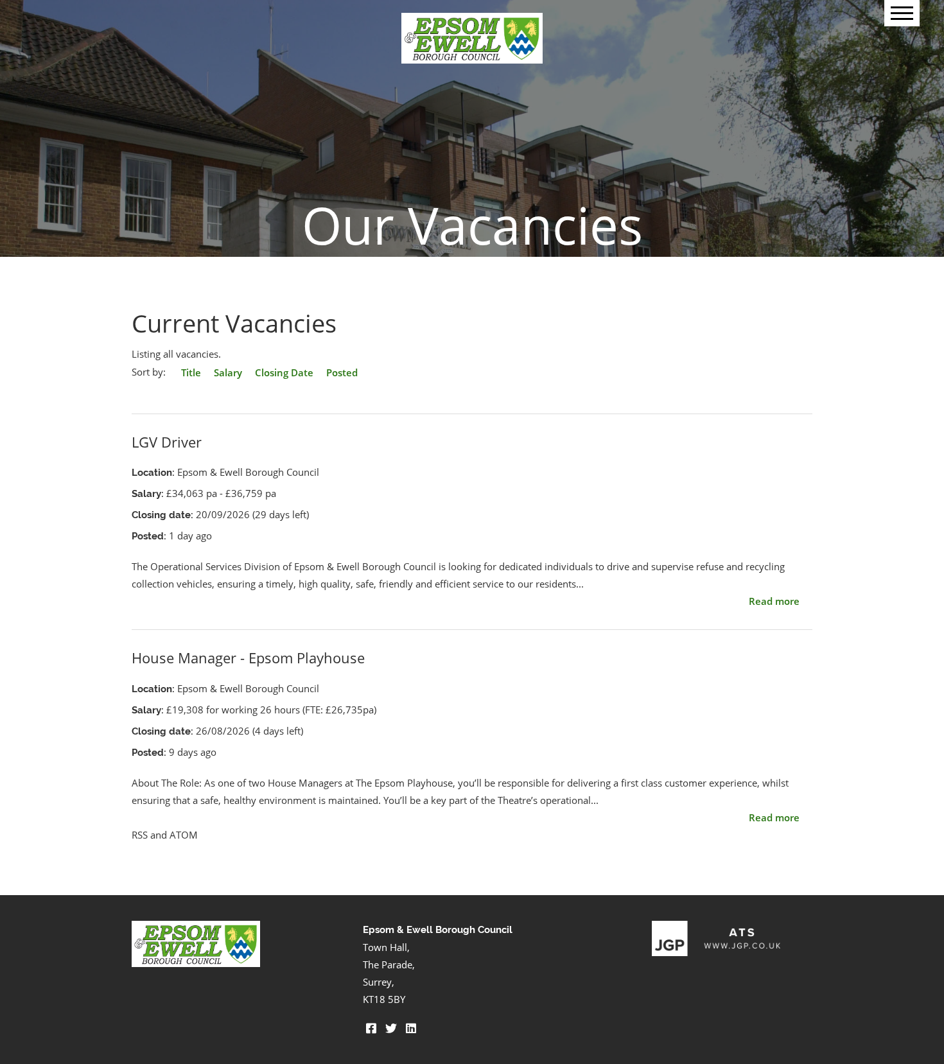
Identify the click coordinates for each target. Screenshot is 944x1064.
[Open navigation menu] (902, 13)
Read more (774, 601)
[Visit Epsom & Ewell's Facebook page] (371, 1028)
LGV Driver (167, 441)
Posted (342, 372)
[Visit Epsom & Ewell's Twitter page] (391, 1028)
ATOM (184, 834)
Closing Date (284, 372)
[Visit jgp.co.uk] (716, 952)
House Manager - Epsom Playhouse (248, 657)
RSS (140, 834)
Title (191, 372)
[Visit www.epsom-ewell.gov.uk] (196, 963)
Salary (228, 372)
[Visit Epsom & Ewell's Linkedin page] (411, 1028)
